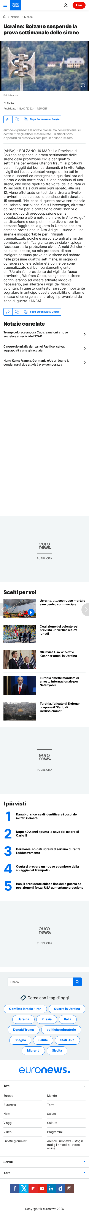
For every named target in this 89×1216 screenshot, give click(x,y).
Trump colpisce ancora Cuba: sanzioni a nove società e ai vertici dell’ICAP (35, 334)
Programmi (54, 1132)
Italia (67, 1019)
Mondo (28, 17)
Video (7, 1132)
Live (79, 5)
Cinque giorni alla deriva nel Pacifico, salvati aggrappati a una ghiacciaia (34, 348)
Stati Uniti (67, 1040)
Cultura (52, 1123)
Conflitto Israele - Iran (25, 1009)
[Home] (4, 16)
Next (6, 1114)
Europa (8, 1095)
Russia (47, 1019)
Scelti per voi (19, 592)
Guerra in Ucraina (67, 1009)
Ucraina (23, 1019)
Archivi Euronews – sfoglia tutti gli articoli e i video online (65, 1144)
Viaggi (7, 1123)
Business (9, 1105)
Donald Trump (23, 1030)
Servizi (8, 1162)
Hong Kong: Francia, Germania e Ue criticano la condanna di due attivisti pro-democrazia (36, 362)
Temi (6, 1086)
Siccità (57, 1050)
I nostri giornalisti (15, 1141)
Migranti (33, 1050)
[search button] (77, 981)
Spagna (20, 1040)
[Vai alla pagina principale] (15, 5)
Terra (50, 1105)
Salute (43, 1040)
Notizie (15, 17)
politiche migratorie (61, 1030)
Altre (6, 1173)
